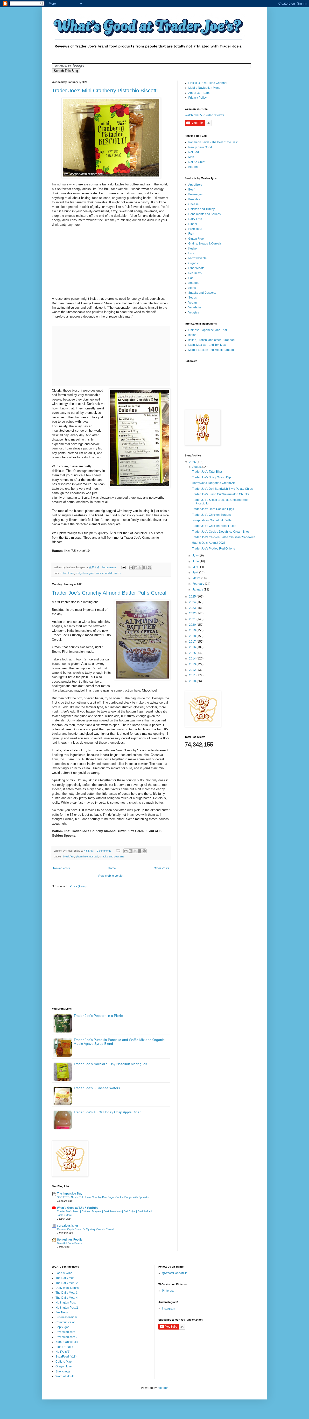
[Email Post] (123, 567)
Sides (192, 288)
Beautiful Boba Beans (69, 1243)
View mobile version (111, 875)
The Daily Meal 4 (67, 1297)
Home (112, 868)
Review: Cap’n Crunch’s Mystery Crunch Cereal (85, 1229)
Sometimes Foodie (70, 1239)
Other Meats (196, 268)
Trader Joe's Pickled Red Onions (213, 548)
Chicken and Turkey (201, 209)
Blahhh (193, 167)
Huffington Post (66, 1302)
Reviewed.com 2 (66, 1337)
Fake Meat (195, 229)
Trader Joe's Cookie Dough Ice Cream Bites (220, 531)
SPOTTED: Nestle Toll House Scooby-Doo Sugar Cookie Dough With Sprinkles (103, 1197)
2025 (193, 596)
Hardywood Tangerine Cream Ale (214, 483)
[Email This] (131, 567)
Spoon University (67, 1342)
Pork (191, 278)
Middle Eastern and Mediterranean (211, 350)
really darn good (85, 573)
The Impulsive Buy (69, 1193)
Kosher (193, 248)
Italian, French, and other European (211, 340)
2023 (193, 608)
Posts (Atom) (78, 886)
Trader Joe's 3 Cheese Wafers (97, 1088)
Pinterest (168, 1290)
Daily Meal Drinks (67, 1288)
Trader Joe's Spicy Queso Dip (211, 477)
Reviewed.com (65, 1332)
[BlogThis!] (135, 567)
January (198, 589)
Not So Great (196, 162)
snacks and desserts (108, 573)
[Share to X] (140, 567)
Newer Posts (61, 868)
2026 (193, 462)
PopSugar (62, 1327)
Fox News (62, 1312)
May (195, 567)
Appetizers (195, 184)
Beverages (195, 194)
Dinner (192, 224)
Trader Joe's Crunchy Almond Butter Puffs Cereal (109, 593)
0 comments (109, 567)
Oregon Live (64, 1366)
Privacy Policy (197, 97)
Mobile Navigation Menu (204, 87)
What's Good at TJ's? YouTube (77, 1207)
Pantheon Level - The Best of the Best (213, 142)
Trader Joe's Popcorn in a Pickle (98, 1016)
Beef (191, 189)
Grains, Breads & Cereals (205, 243)
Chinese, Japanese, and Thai (207, 330)
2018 (193, 636)
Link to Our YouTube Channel (207, 83)
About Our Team (199, 93)
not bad (93, 856)
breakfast (68, 573)
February (198, 583)
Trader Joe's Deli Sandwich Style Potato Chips (222, 488)
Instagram (168, 1308)
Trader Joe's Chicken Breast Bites (214, 526)
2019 (193, 630)
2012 (193, 670)
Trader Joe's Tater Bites (207, 471)
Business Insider (66, 1317)
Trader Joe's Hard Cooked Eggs (213, 509)
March (196, 578)
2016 (193, 647)
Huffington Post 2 (67, 1307)
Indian (192, 335)
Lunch (192, 253)
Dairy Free (195, 219)
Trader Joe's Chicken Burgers (211, 514)
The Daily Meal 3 (67, 1292)
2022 (193, 613)
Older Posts (161, 868)
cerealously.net (67, 1225)
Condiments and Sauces (204, 214)
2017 (193, 641)
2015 (193, 653)
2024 (193, 602)
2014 (193, 658)
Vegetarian (195, 307)
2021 (193, 619)
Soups (192, 297)
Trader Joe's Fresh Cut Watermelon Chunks (220, 494)
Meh (191, 157)
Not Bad (193, 152)
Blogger (162, 1388)
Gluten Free (196, 238)
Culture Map (64, 1361)
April (195, 572)
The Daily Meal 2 (67, 1283)
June (196, 561)
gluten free (82, 856)
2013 (193, 664)
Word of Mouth (65, 1376)
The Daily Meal (65, 1278)
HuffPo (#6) (63, 1351)
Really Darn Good (200, 147)
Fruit (191, 233)
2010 (193, 681)
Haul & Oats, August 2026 (208, 542)
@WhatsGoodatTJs (174, 1273)
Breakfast (194, 199)
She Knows (63, 1371)
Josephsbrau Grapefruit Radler (212, 520)
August (197, 466)
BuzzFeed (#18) (66, 1356)
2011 (193, 675)
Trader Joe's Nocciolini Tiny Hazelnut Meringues (110, 1064)
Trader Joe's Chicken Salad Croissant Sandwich (223, 537)
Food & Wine (64, 1273)
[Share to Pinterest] (149, 567)
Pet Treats (195, 273)
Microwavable (197, 258)
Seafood (193, 283)
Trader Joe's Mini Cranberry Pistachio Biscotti (105, 91)
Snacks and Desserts (202, 292)
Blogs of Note (64, 1347)
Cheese (193, 204)
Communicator (65, 1322)
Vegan (192, 302)
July (195, 555)
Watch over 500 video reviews (204, 115)
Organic (193, 263)
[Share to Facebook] (144, 567)
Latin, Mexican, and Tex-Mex (207, 344)
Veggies (193, 312)
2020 (193, 624)
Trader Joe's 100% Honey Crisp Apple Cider (107, 1112)
